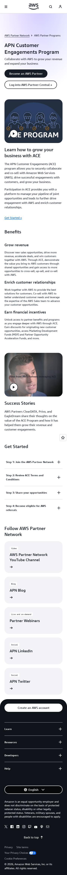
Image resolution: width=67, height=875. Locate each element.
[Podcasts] (41, 827)
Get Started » (13, 218)
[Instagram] (23, 827)
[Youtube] (35, 827)
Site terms (22, 847)
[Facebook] (11, 827)
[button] (25, 73)
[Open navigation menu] (6, 7)
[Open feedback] (63, 437)
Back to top (31, 837)
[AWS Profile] (60, 6)
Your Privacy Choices (16, 852)
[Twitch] (29, 827)
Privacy (8, 847)
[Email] (47, 827)
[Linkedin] (17, 827)
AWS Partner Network (17, 35)
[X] (5, 827)
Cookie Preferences (15, 858)
